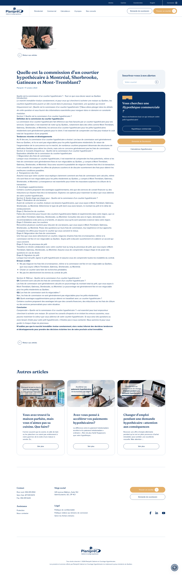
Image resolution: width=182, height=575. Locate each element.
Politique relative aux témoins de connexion (71, 513)
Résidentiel (38, 11)
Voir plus (40, 446)
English (152, 3)
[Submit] (157, 82)
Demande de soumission (139, 11)
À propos (78, 11)
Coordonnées (138, 3)
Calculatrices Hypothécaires (141, 149)
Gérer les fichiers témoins (64, 516)
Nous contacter (22, 513)
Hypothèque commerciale (141, 129)
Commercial (51, 11)
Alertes (110, 3)
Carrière (123, 3)
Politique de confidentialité (64, 510)
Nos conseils (91, 11)
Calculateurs (65, 11)
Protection (21, 510)
